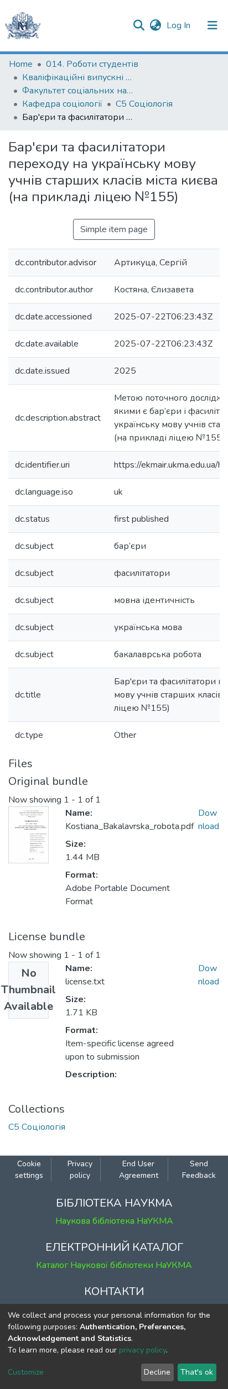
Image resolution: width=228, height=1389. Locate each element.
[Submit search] (138, 25)
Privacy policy (80, 1170)
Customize (26, 1372)
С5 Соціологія (144, 104)
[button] (155, 25)
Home (21, 64)
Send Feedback (199, 1170)
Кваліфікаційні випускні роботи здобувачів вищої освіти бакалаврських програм (77, 77)
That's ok (196, 1372)
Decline (157, 1372)
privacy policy (142, 1350)
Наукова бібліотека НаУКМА (114, 1221)
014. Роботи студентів (92, 64)
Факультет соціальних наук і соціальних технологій (77, 91)
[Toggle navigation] (212, 25)
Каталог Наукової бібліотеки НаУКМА (114, 1265)
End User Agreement (138, 1170)
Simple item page (114, 229)
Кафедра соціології (62, 104)
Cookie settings (29, 1170)
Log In (180, 25)
